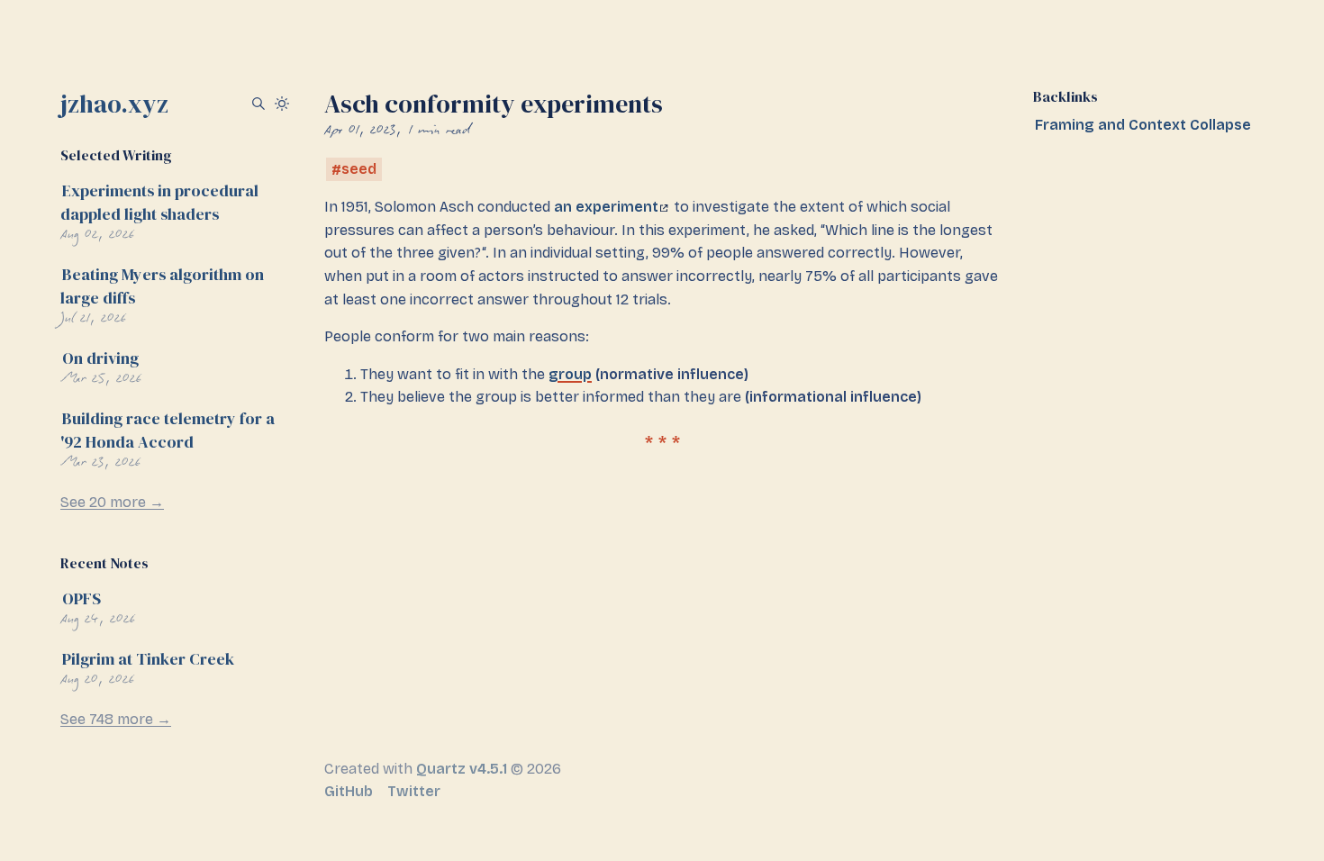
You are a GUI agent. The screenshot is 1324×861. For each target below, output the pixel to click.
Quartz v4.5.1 (461, 768)
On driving (100, 358)
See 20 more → (112, 502)
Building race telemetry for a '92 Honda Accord (167, 430)
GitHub (348, 791)
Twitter (413, 791)
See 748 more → (115, 719)
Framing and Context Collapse (1143, 124)
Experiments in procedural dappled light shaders (159, 202)
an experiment (606, 206)
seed (358, 169)
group (570, 374)
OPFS (81, 598)
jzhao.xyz (114, 103)
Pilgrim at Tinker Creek (148, 659)
